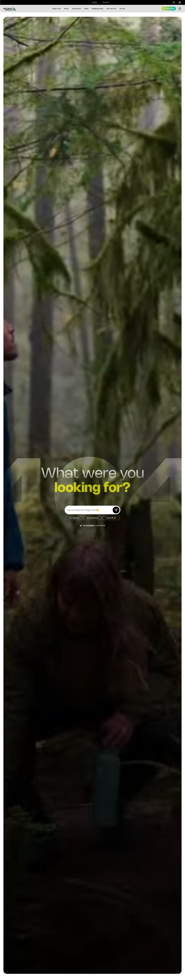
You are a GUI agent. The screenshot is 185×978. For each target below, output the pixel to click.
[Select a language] (179, 2)
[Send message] (116, 510)
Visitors (94, 2)
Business (106, 2)
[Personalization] (180, 8)
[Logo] (9, 8)
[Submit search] (174, 2)
